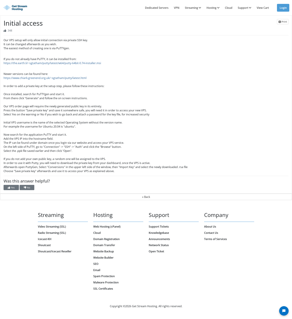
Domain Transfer (104, 245)
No (28, 187)
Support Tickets (159, 226)
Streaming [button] (192, 8)
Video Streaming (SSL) (52, 226)
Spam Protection (104, 276)
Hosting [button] (211, 8)
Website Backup (103, 251)
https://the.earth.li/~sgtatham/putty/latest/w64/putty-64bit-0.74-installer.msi (52, 63)
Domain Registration (106, 239)
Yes (12, 187)
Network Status (159, 245)
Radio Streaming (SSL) (52, 233)
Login (283, 8)
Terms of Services (215, 239)
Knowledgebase (159, 233)
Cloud (228, 8)
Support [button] (243, 8)
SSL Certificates (103, 288)
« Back (146, 197)
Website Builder (103, 257)
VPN (176, 8)
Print (284, 21)
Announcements (159, 239)
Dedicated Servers (156, 8)
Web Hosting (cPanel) (106, 226)
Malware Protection (106, 282)
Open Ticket (156, 251)
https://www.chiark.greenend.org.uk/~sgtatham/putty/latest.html (45, 78)
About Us (210, 226)
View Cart (263, 8)
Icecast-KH (44, 239)
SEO (96, 264)
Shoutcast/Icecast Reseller (54, 251)
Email (96, 270)
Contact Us (211, 233)
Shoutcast (44, 245)
